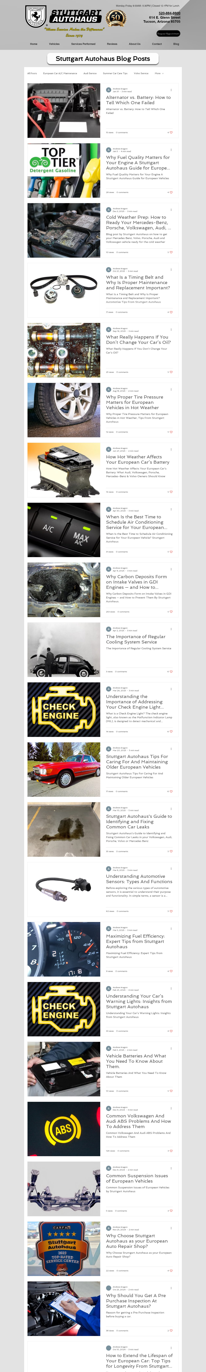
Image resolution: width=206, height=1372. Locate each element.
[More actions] (172, 90)
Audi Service (90, 73)
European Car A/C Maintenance (60, 73)
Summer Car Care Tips (115, 73)
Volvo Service (141, 73)
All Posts (32, 73)
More (157, 73)
